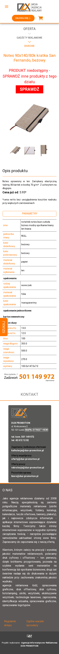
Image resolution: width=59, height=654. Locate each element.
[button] (6, 6)
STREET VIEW (40, 430)
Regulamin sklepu (10, 623)
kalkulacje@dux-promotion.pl (27, 450)
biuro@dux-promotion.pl (24, 476)
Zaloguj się (21, 18)
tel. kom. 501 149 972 (22, 436)
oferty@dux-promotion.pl (25, 459)
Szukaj (4, 327)
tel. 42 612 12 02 (20, 440)
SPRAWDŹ (29, 89)
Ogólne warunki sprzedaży (35, 623)
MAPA (28, 430)
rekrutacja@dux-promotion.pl (27, 467)
